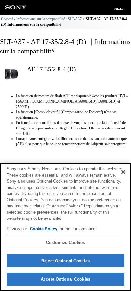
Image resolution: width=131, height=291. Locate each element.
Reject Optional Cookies (65, 261)
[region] (65, 227)
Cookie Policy (44, 228)
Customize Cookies (65, 242)
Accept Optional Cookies (65, 279)
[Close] (123, 172)
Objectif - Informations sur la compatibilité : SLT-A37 (41, 19)
